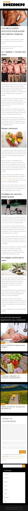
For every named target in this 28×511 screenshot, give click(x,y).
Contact (21, 509)
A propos (7, 509)
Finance (6, 482)
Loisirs (5, 485)
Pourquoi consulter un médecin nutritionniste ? (11, 377)
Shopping (6, 497)
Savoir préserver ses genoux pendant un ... (13, 407)
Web (5, 501)
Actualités (6, 474)
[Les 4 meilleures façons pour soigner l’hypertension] (14, 333)
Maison (5, 489)
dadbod (8, 105)
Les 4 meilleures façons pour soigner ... (13, 346)
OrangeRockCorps (9, 507)
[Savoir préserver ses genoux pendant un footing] (14, 394)
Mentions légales (14, 509)
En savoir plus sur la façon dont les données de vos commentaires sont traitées (13, 458)
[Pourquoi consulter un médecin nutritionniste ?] (14, 364)
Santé (2, 343)
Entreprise (6, 478)
